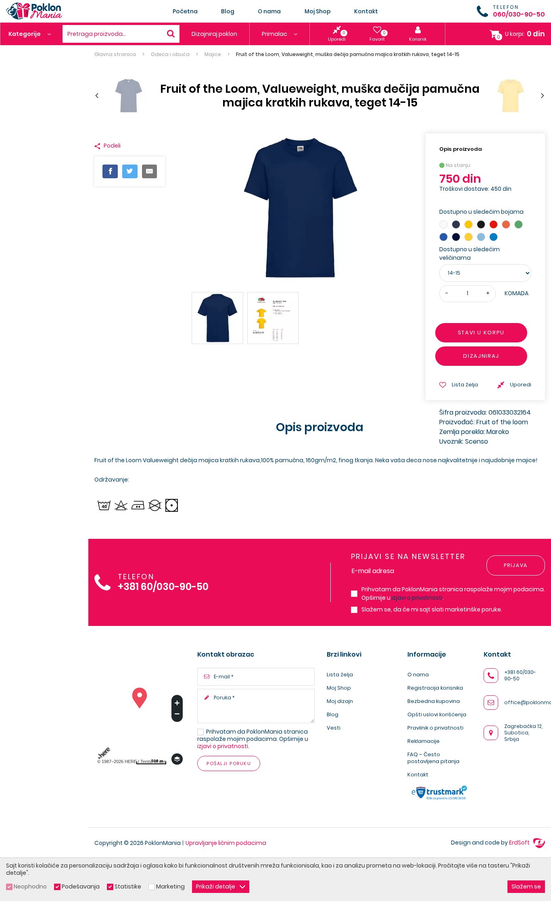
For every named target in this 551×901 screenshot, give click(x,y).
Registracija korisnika (435, 688)
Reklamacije (423, 741)
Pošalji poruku (229, 763)
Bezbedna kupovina (433, 701)
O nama (269, 11)
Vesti (333, 728)
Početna (185, 11)
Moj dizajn (340, 701)
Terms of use (153, 761)
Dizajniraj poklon (214, 34)
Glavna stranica (115, 54)
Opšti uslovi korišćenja (436, 714)
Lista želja (340, 674)
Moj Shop (318, 11)
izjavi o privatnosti (417, 598)
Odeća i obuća (170, 54)
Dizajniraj (481, 356)
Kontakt (366, 11)
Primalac (275, 34)
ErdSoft (520, 842)
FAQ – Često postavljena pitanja (433, 758)
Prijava (516, 565)
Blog (227, 11)
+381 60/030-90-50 (163, 587)
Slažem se (526, 886)
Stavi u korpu (481, 332)
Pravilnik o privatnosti (435, 728)
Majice (213, 54)
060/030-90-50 (519, 14)
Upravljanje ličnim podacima (226, 843)
